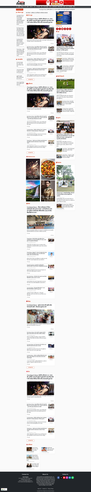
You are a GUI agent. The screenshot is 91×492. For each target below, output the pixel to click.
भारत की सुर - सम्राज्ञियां (33, 177)
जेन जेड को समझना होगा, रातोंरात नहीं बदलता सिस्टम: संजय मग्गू (20, 64)
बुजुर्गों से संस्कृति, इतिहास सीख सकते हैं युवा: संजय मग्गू (20, 77)
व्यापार (50, 6)
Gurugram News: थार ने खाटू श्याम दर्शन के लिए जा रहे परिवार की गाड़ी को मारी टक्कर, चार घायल (36, 345)
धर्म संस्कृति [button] (38, 6)
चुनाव (64, 6)
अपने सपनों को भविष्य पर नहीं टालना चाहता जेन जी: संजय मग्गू (20, 71)
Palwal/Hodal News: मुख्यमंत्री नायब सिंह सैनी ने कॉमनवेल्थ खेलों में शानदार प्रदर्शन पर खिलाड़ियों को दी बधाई (37, 266)
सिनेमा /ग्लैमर (60, 6)
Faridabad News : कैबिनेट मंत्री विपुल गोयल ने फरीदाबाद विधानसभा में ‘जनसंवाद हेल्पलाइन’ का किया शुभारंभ (20, 42)
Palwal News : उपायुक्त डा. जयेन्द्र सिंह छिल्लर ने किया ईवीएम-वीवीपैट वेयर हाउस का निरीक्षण (68, 156)
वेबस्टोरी (74, 6)
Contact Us (44, 488)
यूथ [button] (66, 6)
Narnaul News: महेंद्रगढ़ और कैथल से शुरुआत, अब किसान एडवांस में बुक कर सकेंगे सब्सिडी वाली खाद (65, 91)
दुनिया (28, 6)
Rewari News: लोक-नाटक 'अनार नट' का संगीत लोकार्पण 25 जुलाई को (32, 449)
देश (25, 6)
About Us (39, 488)
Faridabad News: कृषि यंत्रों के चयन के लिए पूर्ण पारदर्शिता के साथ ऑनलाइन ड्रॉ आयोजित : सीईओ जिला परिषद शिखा (65, 110)
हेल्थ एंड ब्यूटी (46, 6)
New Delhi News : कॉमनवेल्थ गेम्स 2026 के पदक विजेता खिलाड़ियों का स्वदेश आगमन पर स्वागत (37, 277)
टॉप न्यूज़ (22, 6)
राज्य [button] (34, 6)
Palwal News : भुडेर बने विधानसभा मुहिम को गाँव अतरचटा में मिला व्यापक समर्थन (68, 150)
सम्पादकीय (70, 6)
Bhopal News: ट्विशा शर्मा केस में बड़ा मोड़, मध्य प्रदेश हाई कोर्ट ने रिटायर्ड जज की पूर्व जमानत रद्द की (33, 458)
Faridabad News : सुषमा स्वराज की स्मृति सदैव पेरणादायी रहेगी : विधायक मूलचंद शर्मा (39, 306)
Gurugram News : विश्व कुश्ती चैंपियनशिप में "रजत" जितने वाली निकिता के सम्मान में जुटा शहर (36, 288)
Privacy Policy (50, 488)
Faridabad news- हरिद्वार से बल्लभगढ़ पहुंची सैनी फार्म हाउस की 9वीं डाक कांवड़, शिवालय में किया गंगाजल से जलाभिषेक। (65, 206)
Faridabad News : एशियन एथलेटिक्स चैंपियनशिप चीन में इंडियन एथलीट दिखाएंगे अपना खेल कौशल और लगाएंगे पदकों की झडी (37, 356)
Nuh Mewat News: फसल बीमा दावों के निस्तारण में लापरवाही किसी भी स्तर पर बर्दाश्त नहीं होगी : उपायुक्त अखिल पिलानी (65, 103)
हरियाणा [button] (31, 6)
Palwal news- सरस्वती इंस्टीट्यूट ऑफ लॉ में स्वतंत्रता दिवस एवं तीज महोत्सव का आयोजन (65, 194)
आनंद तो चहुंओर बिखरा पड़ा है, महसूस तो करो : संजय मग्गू (20, 84)
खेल (41, 6)
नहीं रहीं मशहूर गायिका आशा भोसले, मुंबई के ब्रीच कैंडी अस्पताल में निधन (48, 449)
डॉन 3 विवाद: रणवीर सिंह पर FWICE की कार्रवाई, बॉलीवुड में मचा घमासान (33, 466)
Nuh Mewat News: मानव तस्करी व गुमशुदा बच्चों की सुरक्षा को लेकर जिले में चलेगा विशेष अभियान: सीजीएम (36, 333)
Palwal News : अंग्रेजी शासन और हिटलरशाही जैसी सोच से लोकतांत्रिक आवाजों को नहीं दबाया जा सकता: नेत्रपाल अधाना (20, 52)
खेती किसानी (54, 6)
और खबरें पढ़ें (30, 79)
